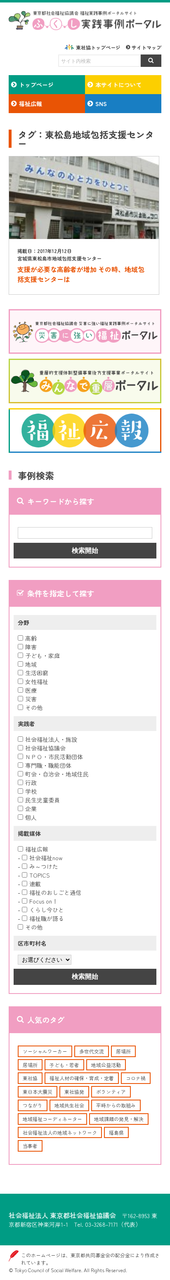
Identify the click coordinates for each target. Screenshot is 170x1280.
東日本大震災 (37, 1091)
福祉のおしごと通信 (55, 892)
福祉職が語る (46, 918)
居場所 (123, 1051)
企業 (31, 808)
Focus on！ (43, 901)
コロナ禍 (136, 1077)
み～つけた (43, 866)
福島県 (116, 1132)
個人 (31, 817)
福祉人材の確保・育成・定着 (82, 1077)
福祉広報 (36, 849)
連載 (35, 884)
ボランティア (111, 1091)
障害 (31, 647)
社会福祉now (46, 858)
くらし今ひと (46, 910)
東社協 (30, 1077)
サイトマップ (146, 47)
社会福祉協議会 (45, 748)
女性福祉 (36, 681)
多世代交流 (91, 1051)
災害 (31, 699)
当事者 (30, 1145)
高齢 (31, 638)
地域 (31, 664)
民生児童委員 (42, 800)
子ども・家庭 (42, 655)
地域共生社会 (69, 1105)
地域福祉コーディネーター (52, 1118)
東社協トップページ (98, 47)
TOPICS (39, 875)
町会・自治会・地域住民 (57, 774)
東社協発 (74, 1091)
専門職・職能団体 (48, 765)
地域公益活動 (106, 1064)
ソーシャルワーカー (45, 1051)
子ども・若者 (64, 1064)
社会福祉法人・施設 (51, 739)
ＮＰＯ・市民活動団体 (54, 756)
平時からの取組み (116, 1105)
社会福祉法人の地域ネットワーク (60, 1132)
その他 (33, 707)
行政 (31, 782)
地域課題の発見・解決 (119, 1118)
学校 (31, 791)
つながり (32, 1105)
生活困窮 (36, 673)
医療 (31, 690)
